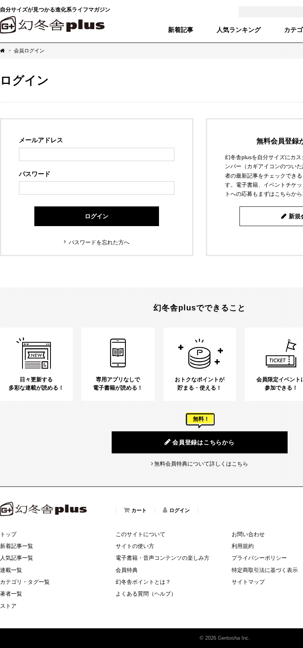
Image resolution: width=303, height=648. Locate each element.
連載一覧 (11, 570)
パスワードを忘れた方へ (99, 242)
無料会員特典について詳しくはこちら (201, 463)
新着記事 (180, 30)
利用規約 (243, 546)
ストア (8, 606)
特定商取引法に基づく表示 (265, 570)
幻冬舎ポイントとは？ (143, 582)
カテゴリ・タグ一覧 (25, 582)
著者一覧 (11, 593)
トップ (8, 534)
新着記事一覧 (16, 546)
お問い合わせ (248, 534)
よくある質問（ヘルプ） (146, 593)
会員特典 (127, 570)
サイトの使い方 (135, 546)
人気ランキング (239, 30)
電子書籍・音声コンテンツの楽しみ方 (162, 558)
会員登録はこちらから (203, 442)
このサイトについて (140, 534)
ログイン (96, 216)
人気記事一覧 (16, 558)
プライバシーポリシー (259, 558)
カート (139, 510)
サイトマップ (248, 582)
